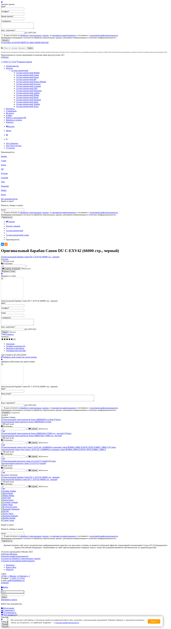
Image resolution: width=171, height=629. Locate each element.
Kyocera (4, 173)
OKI (3, 182)
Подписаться (7, 217)
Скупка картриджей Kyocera (28, 84)
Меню (8, 131)
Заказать (5, 40)
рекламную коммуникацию (64, 35)
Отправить (6, 413)
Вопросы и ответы (14, 120)
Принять (154, 621)
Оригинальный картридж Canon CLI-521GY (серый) (23, 463)
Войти (4, 597)
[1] (2, 339)
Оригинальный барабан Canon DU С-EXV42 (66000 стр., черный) (29, 479)
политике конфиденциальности (67, 623)
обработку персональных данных (34, 35)
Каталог (9, 68)
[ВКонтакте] (2, 244)
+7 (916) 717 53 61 (8, 62)
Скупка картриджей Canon (27, 75)
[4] (9, 339)
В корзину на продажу (12, 269)
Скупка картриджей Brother (28, 73)
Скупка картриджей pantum (28, 93)
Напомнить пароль (9, 600)
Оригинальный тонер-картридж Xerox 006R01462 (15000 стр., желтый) (31, 436)
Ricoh (3, 195)
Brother (4, 156)
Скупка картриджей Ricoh (27, 97)
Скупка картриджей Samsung (28, 100)
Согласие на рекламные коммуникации (18, 561)
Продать (5, 332)
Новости (9, 122)
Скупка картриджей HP (26, 79)
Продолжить (6, 624)
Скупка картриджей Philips (27, 95)
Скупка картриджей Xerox (27, 106)
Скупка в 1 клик (9, 271)
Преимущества (12, 66)
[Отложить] (3, 431)
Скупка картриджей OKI (26, 88)
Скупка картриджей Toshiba (28, 104)
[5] (12, 339)
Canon (3, 161)
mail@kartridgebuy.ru (16, 580)
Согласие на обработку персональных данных (20, 558)
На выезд (10, 113)
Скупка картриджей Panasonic (29, 91)
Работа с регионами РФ (16, 118)
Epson (3, 165)
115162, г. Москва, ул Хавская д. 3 (15, 576)
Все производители (9, 199)
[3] (7, 339)
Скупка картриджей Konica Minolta (31, 82)
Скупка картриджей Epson (27, 77)
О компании (11, 111)
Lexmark (4, 178)
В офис (9, 115)
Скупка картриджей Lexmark (28, 86)
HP (2, 169)
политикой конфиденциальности (104, 35)
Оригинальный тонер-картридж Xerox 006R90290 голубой (26, 422)
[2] (5, 339)
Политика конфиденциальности (14, 556)
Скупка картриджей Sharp (27, 102)
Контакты (10, 109)
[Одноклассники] (6, 244)
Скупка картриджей (19, 70)
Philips (3, 190)
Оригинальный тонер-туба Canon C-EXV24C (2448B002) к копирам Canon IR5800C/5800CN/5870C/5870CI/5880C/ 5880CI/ (53, 449)
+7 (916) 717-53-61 (17, 578)
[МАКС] (5, 57)
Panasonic (5, 186)
